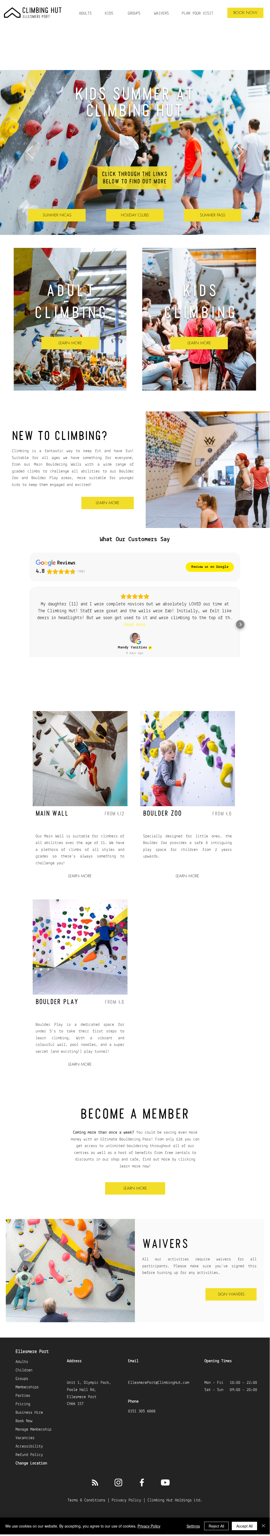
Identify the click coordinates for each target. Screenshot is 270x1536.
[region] (36, 20)
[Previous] (29, 152)
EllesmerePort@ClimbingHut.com (158, 1383)
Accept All (244, 1526)
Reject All (216, 1526)
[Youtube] (165, 1482)
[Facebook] (142, 1482)
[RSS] (95, 1482)
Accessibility (29, 1446)
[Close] (263, 1526)
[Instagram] (118, 1482)
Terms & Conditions (86, 1500)
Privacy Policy (126, 1500)
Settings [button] (193, 1526)
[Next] (240, 152)
